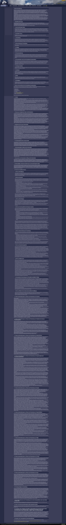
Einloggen (63, 0)
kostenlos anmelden (60, 3)
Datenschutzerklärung (57, 523)
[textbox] (3, 5)
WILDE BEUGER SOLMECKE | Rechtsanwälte (22, 521)
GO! (6, 5)
